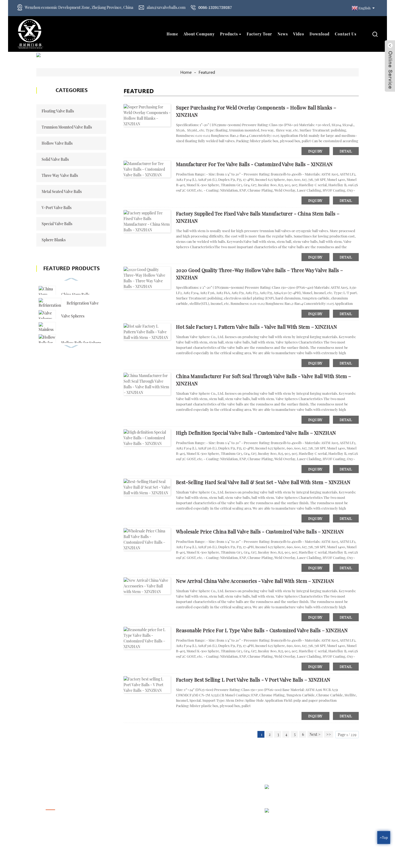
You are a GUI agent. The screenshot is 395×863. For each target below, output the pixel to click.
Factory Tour (259, 33)
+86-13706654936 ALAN (168, 815)
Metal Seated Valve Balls (62, 191)
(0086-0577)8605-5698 (166, 805)
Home (172, 33)
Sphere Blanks (54, 239)
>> (328, 734)
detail (346, 151)
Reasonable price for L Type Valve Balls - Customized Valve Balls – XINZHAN (262, 630)
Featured (207, 72)
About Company (199, 33)
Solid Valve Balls (55, 159)
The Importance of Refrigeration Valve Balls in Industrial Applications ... (332, 820)
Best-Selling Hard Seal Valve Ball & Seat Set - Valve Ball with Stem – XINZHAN (263, 482)
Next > (315, 734)
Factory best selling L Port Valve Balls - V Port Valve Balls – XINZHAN (253, 679)
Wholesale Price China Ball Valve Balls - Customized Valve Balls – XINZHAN (260, 531)
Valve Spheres (72, 316)
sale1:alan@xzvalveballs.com (171, 826)
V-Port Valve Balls (56, 207)
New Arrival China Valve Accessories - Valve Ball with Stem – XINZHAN (255, 581)
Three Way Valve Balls (60, 175)
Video (298, 33)
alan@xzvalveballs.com (166, 7)
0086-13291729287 (215, 7)
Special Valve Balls (57, 223)
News (283, 33)
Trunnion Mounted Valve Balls (67, 127)
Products (229, 33)
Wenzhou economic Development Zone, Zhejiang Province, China (79, 7)
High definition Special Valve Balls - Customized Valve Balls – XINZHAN (256, 433)
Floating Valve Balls (58, 111)
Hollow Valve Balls (57, 143)
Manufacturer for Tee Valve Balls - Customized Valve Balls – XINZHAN (254, 164)
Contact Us (345, 33)
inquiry (315, 151)
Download (319, 33)
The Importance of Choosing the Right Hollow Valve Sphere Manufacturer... (327, 796)
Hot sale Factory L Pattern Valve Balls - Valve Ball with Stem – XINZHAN (256, 327)
